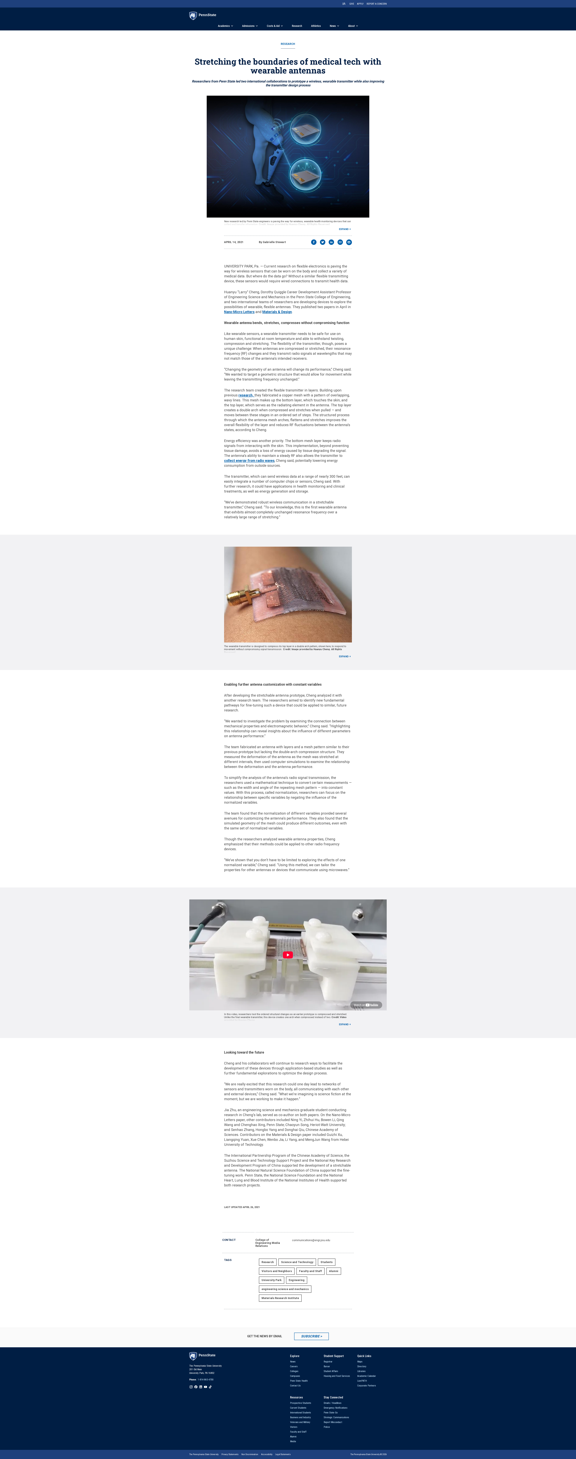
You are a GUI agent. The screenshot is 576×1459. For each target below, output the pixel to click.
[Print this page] (349, 242)
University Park (272, 1280)
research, (246, 395)
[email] (340, 242)
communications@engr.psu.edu (311, 1240)
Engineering (296, 1280)
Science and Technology (297, 1262)
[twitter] (322, 242)
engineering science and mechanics (285, 1289)
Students (327, 1262)
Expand (344, 229)
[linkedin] (331, 242)
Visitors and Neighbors (277, 1271)
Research (288, 43)
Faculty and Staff (310, 1271)
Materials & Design (277, 312)
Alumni (333, 1271)
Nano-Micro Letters (239, 312)
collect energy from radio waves (249, 461)
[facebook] (313, 242)
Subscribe (310, 1336)
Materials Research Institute (280, 1298)
